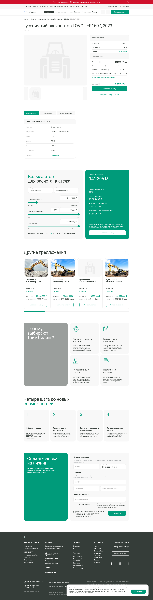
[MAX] (122, 563)
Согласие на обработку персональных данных (63, 586)
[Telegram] (113, 563)
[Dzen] (126, 563)
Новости (35, 6)
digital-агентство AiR (63, 594)
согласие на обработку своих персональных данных (86, 591)
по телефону (30, 435)
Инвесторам (68, 6)
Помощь (94, 12)
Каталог (33, 19)
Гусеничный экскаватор (54, 19)
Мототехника (28, 560)
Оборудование (28, 562)
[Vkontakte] (118, 563)
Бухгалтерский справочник (77, 559)
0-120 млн (56, 233)
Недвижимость (28, 565)
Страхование (77, 546)
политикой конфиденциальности (84, 515)
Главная (26, 19)
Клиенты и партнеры (56, 6)
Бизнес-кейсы (43, 6)
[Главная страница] (32, 12)
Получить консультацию (109, 94)
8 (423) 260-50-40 (122, 543)
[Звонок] (108, 12)
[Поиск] (103, 12)
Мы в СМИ (97, 548)
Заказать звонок (120, 553)
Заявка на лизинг (120, 12)
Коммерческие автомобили (28, 551)
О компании (27, 6)
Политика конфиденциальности (59, 582)
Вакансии (76, 6)
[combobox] (112, 6)
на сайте (39, 433)
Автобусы (27, 557)
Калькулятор (87, 12)
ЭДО (74, 548)
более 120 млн (69, 233)
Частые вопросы (78, 565)
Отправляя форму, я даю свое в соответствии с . (90, 514)
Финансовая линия (51, 558)
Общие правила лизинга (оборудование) (31, 586)
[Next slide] (127, 253)
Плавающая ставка (51, 563)
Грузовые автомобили (31, 548)
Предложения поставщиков (54, 546)
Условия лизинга (60, 12)
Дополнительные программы (52, 554)
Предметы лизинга (31, 542)
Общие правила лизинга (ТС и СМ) (33, 582)
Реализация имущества (52, 548)
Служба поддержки (79, 568)
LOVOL (66, 19)
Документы (76, 563)
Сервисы (77, 12)
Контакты (84, 6)
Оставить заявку (109, 89)
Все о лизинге (77, 556)
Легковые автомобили (31, 555)
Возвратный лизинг (51, 561)
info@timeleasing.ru (121, 547)
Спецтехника (42, 19)
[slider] (36, 202)
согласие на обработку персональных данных (90, 512)
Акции (71, 12)
